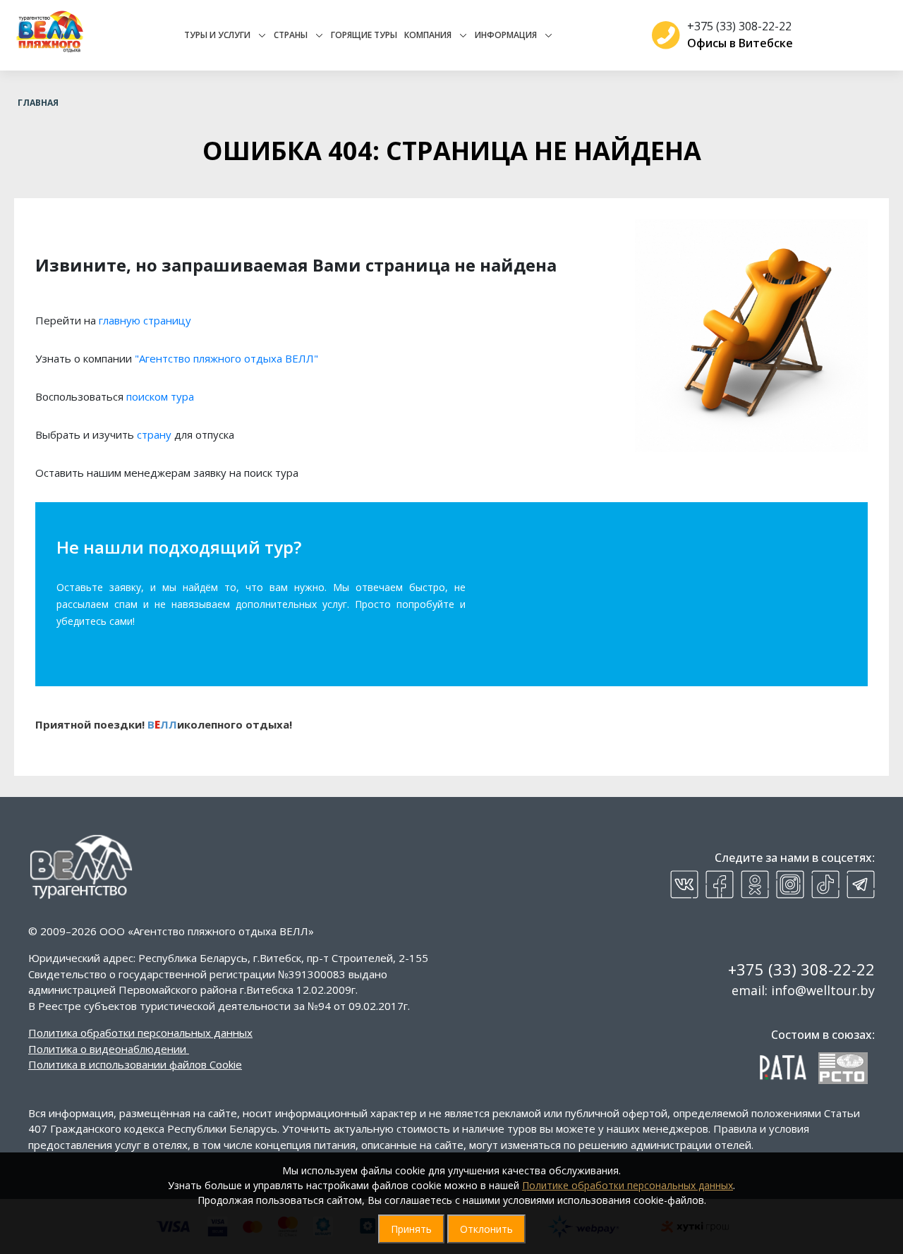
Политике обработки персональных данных (627, 1185)
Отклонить (486, 1229)
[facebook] (719, 884)
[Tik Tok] (825, 884)
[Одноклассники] (755, 884)
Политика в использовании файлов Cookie (135, 1064)
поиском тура (160, 396)
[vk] (684, 884)
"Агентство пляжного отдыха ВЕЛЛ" (226, 358)
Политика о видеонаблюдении (107, 1049)
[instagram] (790, 884)
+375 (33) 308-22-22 (739, 26)
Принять (411, 1229)
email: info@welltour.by (803, 990)
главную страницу (145, 320)
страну (154, 434)
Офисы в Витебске (740, 43)
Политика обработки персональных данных (140, 1032)
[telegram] (861, 884)
